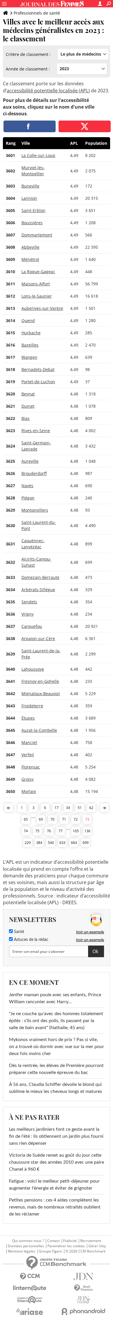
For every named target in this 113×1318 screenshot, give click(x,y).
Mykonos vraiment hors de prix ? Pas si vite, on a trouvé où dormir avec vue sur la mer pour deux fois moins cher (56, 1046)
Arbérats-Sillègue (38, 589)
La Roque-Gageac (38, 271)
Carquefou (31, 626)
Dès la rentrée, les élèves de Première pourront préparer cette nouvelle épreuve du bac (56, 1069)
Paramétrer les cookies (66, 1246)
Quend (28, 320)
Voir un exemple (90, 931)
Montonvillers (34, 510)
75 (37, 830)
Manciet (29, 742)
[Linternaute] (30, 1288)
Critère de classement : (28, 54)
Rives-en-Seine (35, 430)
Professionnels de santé (37, 13)
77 (61, 830)
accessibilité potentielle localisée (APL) (48, 90)
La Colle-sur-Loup (38, 155)
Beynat (28, 394)
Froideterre (32, 706)
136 (87, 830)
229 (28, 842)
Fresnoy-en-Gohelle (40, 681)
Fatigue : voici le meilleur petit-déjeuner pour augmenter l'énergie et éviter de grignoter (54, 1184)
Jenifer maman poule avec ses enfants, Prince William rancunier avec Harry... (55, 998)
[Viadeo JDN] (83, 1299)
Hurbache (31, 332)
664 (74, 842)
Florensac (30, 767)
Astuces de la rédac (30, 940)
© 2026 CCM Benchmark (85, 1251)
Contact (53, 1241)
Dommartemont (36, 235)
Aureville (30, 461)
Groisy (27, 779)
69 (41, 819)
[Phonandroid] (83, 1311)
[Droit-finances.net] (83, 1288)
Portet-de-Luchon (38, 381)
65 (26, 819)
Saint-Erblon (33, 210)
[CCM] (30, 1276)
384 (39, 842)
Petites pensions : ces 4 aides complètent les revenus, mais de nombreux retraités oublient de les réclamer (55, 1207)
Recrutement (90, 1241)
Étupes (28, 718)
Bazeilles (30, 345)
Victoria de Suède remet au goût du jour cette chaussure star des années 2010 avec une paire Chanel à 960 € (56, 1162)
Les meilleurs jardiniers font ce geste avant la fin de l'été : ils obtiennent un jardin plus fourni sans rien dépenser (56, 1136)
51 (80, 807)
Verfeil (27, 754)
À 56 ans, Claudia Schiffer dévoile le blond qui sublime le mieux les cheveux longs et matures (55, 1088)
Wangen (29, 357)
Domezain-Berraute (40, 577)
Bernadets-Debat (37, 369)
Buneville (30, 186)
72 (76, 819)
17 (56, 807)
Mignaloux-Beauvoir (40, 693)
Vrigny (27, 614)
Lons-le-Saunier (36, 296)
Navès (27, 485)
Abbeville (30, 247)
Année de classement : (28, 69)
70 (52, 819)
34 (68, 807)
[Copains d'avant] (30, 1299)
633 (62, 842)
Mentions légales (21, 1251)
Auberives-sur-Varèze (42, 308)
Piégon (27, 498)
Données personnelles (26, 1246)
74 (26, 830)
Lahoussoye (32, 669)
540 (51, 842)
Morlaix (28, 791)
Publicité (70, 1241)
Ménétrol (30, 259)
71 (64, 819)
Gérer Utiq (96, 1246)
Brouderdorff (34, 473)
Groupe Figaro (50, 1251)
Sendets (29, 602)
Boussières (32, 222)
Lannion (29, 198)
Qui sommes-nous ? (28, 1241)
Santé (18, 932)
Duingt (27, 406)
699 (86, 842)
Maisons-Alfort (35, 284)
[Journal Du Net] (83, 1276)
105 (76, 830)
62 (91, 807)
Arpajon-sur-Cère (38, 638)
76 (49, 830)
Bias (25, 418)
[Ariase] (30, 1311)
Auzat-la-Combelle (39, 730)
